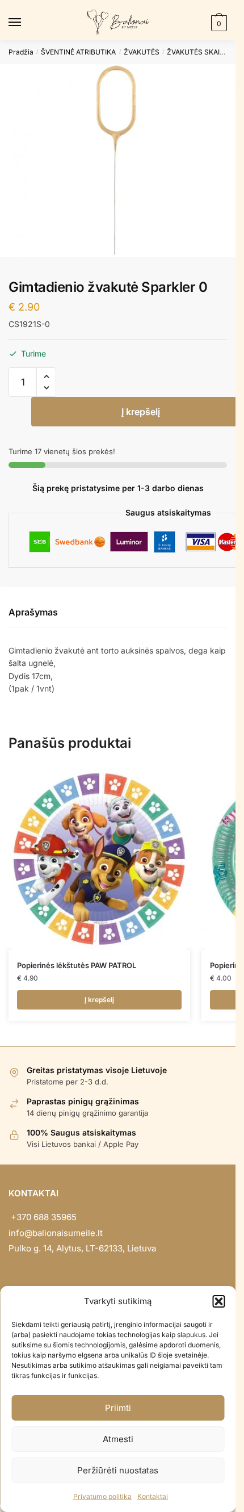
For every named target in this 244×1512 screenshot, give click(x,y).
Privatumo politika (102, 1496)
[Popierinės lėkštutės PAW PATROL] (99, 859)
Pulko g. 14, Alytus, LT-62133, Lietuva (82, 1248)
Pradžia (21, 52)
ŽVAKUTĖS (141, 52)
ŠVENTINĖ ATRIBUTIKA (78, 52)
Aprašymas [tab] (33, 612)
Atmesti (118, 1439)
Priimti (118, 1407)
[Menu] (26, 22)
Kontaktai (152, 1496)
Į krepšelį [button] (99, 999)
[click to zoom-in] (117, 160)
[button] (218, 1301)
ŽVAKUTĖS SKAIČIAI (200, 52)
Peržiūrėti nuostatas (117, 1470)
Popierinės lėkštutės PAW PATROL (76, 965)
